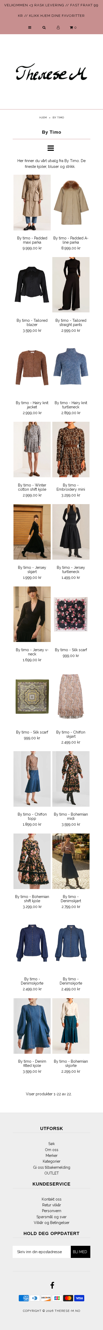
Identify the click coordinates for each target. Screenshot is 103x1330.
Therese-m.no (67, 1311)
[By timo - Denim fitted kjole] (32, 1027)
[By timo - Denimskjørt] (71, 862)
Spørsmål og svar (51, 1217)
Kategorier (51, 1161)
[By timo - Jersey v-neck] (32, 615)
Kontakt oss (52, 1199)
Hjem (43, 117)
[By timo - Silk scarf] (71, 615)
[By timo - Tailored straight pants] (71, 285)
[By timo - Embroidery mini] (71, 450)
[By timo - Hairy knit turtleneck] (71, 368)
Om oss (51, 1150)
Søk (51, 1144)
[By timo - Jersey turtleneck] (71, 532)
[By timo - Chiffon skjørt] (71, 697)
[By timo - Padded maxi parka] (32, 203)
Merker (52, 1155)
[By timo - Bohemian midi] (71, 780)
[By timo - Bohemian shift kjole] (32, 862)
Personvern (51, 1211)
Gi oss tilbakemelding (51, 1167)
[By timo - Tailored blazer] (32, 285)
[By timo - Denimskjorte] (32, 944)
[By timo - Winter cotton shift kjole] (32, 450)
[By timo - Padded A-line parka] (71, 203)
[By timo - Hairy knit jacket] (32, 368)
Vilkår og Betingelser (51, 1223)
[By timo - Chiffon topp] (32, 780)
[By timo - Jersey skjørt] (32, 532)
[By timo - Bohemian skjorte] (71, 1027)
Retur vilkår (51, 1205)
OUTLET (51, 1173)
